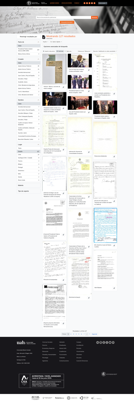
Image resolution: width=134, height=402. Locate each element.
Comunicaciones (64, 360)
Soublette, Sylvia (28, 82)
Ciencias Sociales (47, 342)
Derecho (44, 345)
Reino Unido (28, 180)
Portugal (28, 168)
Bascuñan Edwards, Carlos (28, 140)
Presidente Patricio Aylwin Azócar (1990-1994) (28, 49)
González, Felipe (28, 79)
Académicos (62, 351)
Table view (68, 51)
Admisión (62, 342)
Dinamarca (28, 171)
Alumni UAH (62, 348)
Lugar (20, 144)
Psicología (45, 357)
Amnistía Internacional (28, 73)
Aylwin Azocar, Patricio (28, 70)
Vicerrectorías (80, 351)
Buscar (94, 17)
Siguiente (94, 334)
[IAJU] (47, 398)
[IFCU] (84, 398)
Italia (28, 174)
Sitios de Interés (67, 3)
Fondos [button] (76, 3)
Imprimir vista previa (49, 51)
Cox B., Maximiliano (28, 92)
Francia (28, 161)
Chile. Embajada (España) (28, 117)
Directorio (79, 354)
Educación (45, 351)
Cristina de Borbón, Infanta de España (28, 128)
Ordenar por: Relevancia (84, 51)
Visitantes (62, 357)
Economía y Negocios (48, 348)
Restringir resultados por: (28, 36)
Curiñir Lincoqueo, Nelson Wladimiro (28, 123)
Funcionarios (63, 354)
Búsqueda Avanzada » (67, 22)
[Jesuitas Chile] (60, 398)
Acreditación (79, 345)
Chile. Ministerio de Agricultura (28, 86)
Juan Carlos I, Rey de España (28, 76)
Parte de (21, 42)
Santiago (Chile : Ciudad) (28, 158)
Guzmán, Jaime (28, 133)
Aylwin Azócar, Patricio (28, 89)
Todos (19, 45)
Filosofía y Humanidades (49, 354)
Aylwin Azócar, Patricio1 (28, 66)
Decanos (78, 357)
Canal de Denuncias (82, 360)
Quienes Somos (54, 3)
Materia (20, 185)
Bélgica (28, 165)
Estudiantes (62, 345)
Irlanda (28, 177)
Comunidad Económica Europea (28, 136)
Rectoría (78, 348)
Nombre (21, 100)
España (28, 152)
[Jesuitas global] (72, 398)
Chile (28, 155)
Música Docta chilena (28, 54)
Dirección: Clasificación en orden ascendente (104, 51)
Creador (21, 59)
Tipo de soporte (23, 191)
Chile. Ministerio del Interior (28, 95)
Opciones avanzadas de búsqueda (55, 46)
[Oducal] (97, 398)
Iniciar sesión (102, 3)
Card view (60, 51)
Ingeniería (45, 360)
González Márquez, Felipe (28, 114)
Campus (78, 342)
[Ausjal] (35, 398)
